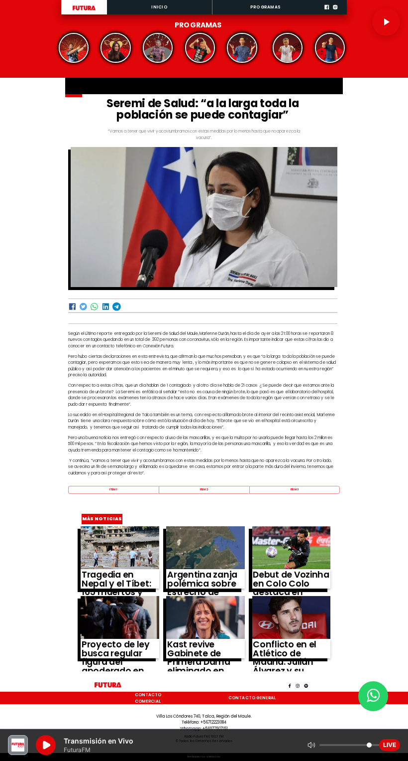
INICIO (159, 7)
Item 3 (295, 489)
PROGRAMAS (265, 7)
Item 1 (113, 489)
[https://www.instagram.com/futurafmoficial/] (335, 13)
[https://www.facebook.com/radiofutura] (326, 13)
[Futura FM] (74, 47)
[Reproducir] (386, 22)
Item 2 (204, 489)
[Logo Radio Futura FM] (84, 10)
